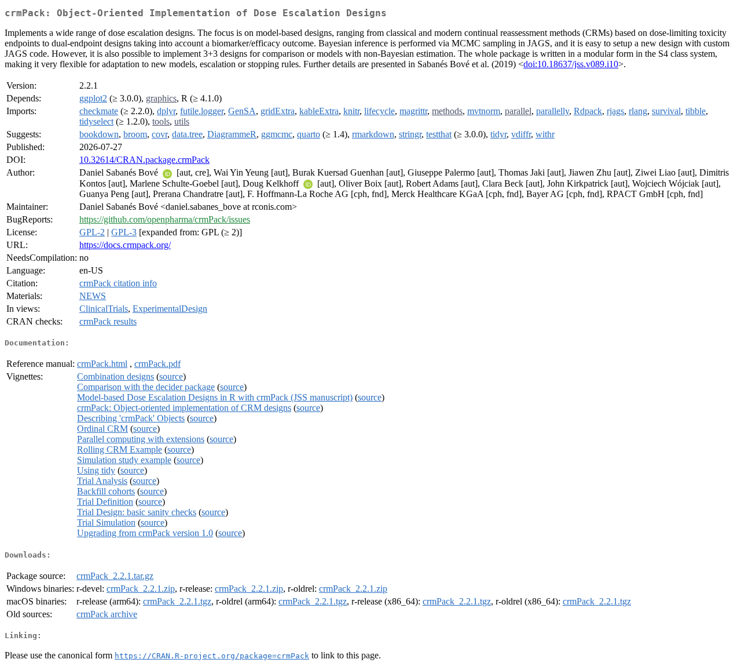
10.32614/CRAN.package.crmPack (144, 160)
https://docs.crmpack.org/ (125, 245)
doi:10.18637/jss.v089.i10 (570, 64)
